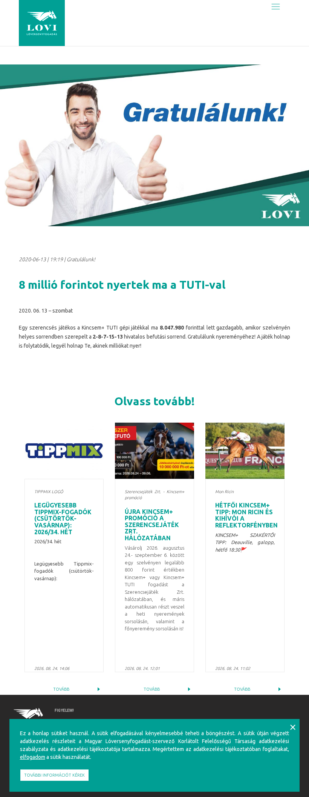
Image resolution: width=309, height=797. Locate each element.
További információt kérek (54, 775)
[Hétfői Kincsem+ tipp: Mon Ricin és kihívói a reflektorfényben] (245, 451)
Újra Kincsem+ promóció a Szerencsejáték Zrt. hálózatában (152, 524)
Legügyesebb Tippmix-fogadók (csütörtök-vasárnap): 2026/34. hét (63, 518)
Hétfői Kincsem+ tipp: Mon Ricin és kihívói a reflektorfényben (246, 515)
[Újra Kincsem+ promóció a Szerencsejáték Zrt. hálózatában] (154, 451)
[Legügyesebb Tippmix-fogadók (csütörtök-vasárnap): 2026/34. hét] (64, 451)
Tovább (61, 689)
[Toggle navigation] (275, 6)
